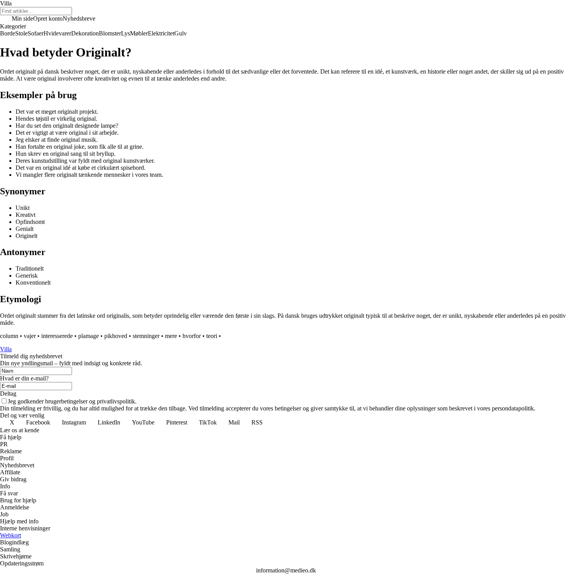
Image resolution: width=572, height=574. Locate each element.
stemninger (146, 336)
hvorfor (191, 336)
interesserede (57, 336)
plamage (88, 336)
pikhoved (115, 336)
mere (171, 336)
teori (211, 336)
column (9, 336)
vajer (30, 336)
